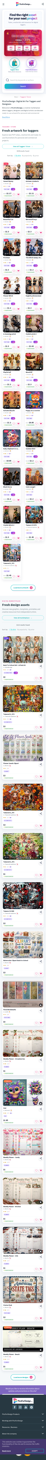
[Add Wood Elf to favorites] (36, 385)
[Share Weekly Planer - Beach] (41, 1355)
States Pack (7, 1305)
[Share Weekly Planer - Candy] (41, 1158)
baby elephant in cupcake (11, 449)
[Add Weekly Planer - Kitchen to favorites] (36, 1220)
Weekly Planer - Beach (11, 1354)
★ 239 (27, 491)
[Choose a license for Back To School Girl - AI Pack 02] (41, 678)
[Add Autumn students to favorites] (36, 194)
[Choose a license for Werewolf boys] (41, 233)
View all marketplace (23, 618)
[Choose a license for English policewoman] (41, 309)
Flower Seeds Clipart (11, 763)
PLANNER (6, 1066)
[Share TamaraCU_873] (41, 813)
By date (18, 155)
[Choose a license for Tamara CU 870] (41, 538)
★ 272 (4, 568)
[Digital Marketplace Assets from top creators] (31, 63)
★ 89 (4, 965)
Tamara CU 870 (31, 525)
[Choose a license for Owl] (41, 1121)
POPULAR (8, 1081)
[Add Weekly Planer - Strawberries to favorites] (36, 1072)
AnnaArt (7, 183)
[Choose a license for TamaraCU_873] (41, 826)
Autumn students (32, 181)
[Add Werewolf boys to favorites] (36, 233)
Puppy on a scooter (33, 411)
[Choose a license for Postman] (18, 271)
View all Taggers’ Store (23, 146)
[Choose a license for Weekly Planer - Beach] (41, 1368)
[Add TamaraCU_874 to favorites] (36, 727)
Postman (6, 258)
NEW (7, 638)
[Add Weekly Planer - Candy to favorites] (36, 1171)
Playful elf (7, 372)
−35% (6, 164)
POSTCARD (7, 1017)
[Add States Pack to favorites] (36, 1318)
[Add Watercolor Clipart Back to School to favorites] (36, 974)
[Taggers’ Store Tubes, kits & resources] (14, 63)
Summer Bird (30, 449)
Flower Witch (8, 296)
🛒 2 (8, 415)
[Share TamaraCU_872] (41, 863)
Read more (6, 1451)
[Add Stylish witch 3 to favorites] (36, 347)
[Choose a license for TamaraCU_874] (41, 727)
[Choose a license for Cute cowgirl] (41, 500)
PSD (5, 1116)
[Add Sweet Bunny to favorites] (14, 194)
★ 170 (27, 415)
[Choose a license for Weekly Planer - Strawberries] (41, 1072)
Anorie (7, 765)
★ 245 (4, 530)
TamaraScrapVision (32, 527)
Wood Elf (29, 372)
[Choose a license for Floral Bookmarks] (41, 1023)
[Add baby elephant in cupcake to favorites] (14, 462)
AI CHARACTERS (8, 672)
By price (36, 155)
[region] (23, 42)
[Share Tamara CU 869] (41, 912)
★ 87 (4, 916)
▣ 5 (10, 916)
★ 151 (27, 262)
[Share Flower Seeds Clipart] (41, 764)
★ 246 (4, 491)
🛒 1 (30, 262)
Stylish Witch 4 (8, 525)
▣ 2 (9, 186)
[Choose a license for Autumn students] (41, 194)
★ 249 (27, 453)
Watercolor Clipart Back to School (15, 960)
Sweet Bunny (8, 181)
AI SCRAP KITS (7, 722)
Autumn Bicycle (9, 411)
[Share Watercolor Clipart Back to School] (41, 961)
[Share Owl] (41, 1109)
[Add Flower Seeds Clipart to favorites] (36, 777)
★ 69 (4, 186)
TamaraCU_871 (8, 563)
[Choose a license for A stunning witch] (18, 347)
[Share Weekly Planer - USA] (41, 1257)
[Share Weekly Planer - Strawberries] (41, 1060)
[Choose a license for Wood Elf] (41, 385)
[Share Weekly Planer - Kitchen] (41, 1207)
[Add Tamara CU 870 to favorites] (36, 538)
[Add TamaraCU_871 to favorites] (14, 576)
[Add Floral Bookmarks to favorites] (36, 1023)
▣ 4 (10, 224)
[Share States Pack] (41, 1306)
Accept (35, 1451)
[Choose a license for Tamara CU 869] (41, 924)
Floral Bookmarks (9, 1010)
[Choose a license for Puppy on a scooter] (41, 424)
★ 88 (4, 867)
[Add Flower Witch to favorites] (14, 309)
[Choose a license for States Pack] (41, 1318)
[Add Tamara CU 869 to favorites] (36, 924)
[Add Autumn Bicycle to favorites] (14, 424)
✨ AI (13, 189)
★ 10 (4, 669)
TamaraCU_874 (8, 714)
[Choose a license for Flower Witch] (18, 309)
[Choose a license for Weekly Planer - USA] (41, 1269)
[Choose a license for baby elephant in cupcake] (18, 462)
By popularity (27, 155)
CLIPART (6, 771)
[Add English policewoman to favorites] (36, 309)
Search (23, 86)
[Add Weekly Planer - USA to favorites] (36, 1269)
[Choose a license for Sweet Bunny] (18, 194)
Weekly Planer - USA (10, 1256)
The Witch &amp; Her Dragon (34, 258)
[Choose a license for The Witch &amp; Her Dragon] (41, 271)
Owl (4, 1108)
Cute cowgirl (30, 487)
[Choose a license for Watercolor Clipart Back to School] (41, 974)
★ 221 (27, 377)
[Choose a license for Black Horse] (18, 500)
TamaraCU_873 (8, 813)
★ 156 (4, 1162)
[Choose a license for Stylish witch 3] (41, 347)
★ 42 (4, 719)
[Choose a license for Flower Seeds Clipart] (41, 777)
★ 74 (4, 1014)
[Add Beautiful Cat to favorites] (14, 233)
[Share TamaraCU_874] (41, 715)
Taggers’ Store (23, 116)
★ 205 (4, 377)
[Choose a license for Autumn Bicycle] (18, 424)
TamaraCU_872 (8, 862)
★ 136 (4, 224)
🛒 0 (7, 186)
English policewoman (33, 296)
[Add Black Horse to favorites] (14, 500)
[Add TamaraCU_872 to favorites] (36, 875)
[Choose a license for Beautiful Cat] (18, 233)
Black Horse (7, 487)
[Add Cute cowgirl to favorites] (36, 500)
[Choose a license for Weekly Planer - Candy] (41, 1171)
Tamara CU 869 (8, 911)
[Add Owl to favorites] (36, 1121)
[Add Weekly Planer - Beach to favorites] (36, 1368)
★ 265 (27, 530)
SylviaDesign (8, 667)
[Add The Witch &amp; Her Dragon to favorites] (36, 271)
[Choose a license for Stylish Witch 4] (18, 538)
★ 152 (4, 339)
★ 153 (4, 1260)
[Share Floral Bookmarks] (41, 1010)
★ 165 (27, 300)
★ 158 (4, 300)
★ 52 (4, 768)
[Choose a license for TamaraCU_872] (41, 875)
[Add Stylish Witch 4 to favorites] (14, 538)
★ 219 (4, 1359)
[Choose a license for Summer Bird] (41, 462)
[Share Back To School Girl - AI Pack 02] (41, 666)
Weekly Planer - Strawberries (14, 1059)
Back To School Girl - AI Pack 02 (14, 665)
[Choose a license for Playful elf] (18, 385)
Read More (6, 117)
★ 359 (4, 1113)
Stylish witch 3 (31, 334)
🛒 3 (8, 867)
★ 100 (4, 1063)
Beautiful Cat (8, 219)
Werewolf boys (31, 219)
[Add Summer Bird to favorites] (36, 462)
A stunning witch (9, 334)
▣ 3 (10, 262)
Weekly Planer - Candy (11, 1157)
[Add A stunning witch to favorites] (14, 347)
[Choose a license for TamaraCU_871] (18, 576)
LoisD (6, 1012)
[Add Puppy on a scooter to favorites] (36, 424)
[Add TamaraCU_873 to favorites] (36, 826)
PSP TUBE (6, 189)
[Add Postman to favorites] (14, 271)
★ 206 (27, 339)
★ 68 (4, 817)
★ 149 (4, 1211)
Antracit (29, 412)
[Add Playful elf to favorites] (14, 385)
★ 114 (27, 186)
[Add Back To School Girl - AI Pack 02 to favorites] (36, 678)
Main (16, 97)
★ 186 (4, 262)
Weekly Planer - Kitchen (12, 1207)
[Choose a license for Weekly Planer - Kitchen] (41, 1220)
